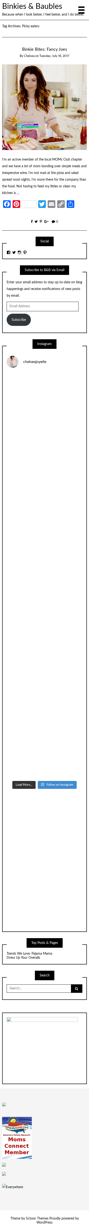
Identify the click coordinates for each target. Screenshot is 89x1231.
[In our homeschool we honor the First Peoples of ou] (44, 710)
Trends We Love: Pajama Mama (29, 953)
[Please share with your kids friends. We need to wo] (44, 394)
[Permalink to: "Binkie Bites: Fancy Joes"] (44, 107)
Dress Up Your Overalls (23, 957)
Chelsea (29, 56)
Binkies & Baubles (32, 6)
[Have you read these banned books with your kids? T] (44, 755)
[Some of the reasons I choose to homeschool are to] (44, 575)
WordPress (44, 1222)
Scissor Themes (37, 1218)
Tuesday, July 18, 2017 (54, 56)
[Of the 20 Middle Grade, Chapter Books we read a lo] (44, 440)
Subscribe (19, 320)
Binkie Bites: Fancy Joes (44, 49)
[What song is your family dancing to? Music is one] (44, 665)
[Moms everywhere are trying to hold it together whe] (44, 620)
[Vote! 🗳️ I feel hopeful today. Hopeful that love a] (44, 530)
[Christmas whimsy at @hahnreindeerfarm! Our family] (44, 485)
